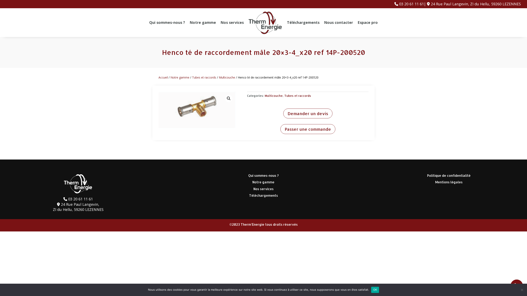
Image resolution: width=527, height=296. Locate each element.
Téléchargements (303, 22)
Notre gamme (203, 22)
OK (375, 289)
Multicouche (227, 77)
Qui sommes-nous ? (167, 22)
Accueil (163, 77)
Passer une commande (308, 129)
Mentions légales (449, 182)
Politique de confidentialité (449, 175)
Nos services (232, 22)
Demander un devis (308, 113)
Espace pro (368, 22)
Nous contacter (338, 22)
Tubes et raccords (204, 77)
